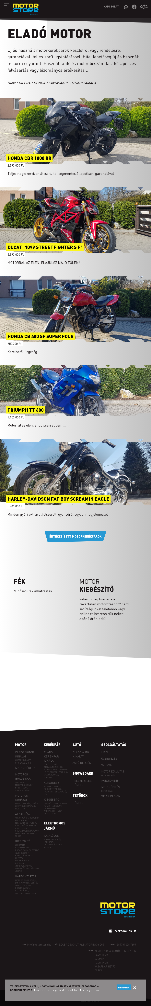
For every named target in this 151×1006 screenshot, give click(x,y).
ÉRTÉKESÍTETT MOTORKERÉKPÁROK (75, 536)
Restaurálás (106, 791)
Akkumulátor (21, 818)
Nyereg (57, 789)
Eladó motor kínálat (24, 754)
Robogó (56, 839)
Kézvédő (19, 858)
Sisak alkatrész (22, 790)
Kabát (34, 804)
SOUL (55, 775)
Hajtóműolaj (21, 891)
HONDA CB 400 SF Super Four (40, 336)
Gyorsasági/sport (23, 763)
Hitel (105, 752)
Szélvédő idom (22, 869)
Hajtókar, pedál (52, 792)
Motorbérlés (25, 768)
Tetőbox (80, 795)
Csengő (47, 803)
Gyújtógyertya (28, 825)
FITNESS (47, 770)
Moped (47, 839)
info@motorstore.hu (39, 944)
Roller (47, 847)
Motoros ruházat (21, 797)
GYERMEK (48, 777)
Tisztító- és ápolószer (25, 893)
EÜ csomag (34, 850)
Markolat (56, 806)
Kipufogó (21, 833)
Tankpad (20, 866)
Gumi (17, 825)
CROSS (54, 770)
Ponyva (28, 866)
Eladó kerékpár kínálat (51, 756)
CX (61, 767)
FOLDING (63, 772)
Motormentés (108, 775)
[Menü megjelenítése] (6, 5)
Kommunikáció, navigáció (22, 862)
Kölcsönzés (110, 780)
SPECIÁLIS (48, 775)
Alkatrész (22, 814)
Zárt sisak (19, 782)
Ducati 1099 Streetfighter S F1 (45, 247)
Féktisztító (31, 883)
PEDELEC (48, 764)
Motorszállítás (112, 771)
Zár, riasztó (22, 853)
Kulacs (47, 806)
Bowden (33, 818)
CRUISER (53, 772)
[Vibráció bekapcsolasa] (143, 7)
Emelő (19, 871)
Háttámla (35, 869)
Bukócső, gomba (23, 855)
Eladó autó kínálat (81, 754)
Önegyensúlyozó (52, 845)
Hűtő (17, 828)
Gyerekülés (49, 811)
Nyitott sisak (21, 788)
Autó (77, 744)
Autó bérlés (82, 762)
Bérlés (78, 802)
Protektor (29, 806)
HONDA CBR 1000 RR (29, 158)
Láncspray (20, 883)
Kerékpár (52, 744)
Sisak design (110, 796)
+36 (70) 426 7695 (125, 944)
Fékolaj (31, 880)
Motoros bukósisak (23, 776)
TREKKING (63, 770)
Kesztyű (19, 806)
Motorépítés (110, 787)
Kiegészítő (20, 809)
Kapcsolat (111, 6)
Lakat (59, 811)
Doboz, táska (21, 850)
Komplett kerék (52, 786)
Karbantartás (25, 876)
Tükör (18, 836)
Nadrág (26, 804)
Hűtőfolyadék (22, 888)
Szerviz (106, 765)
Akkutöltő (20, 845)
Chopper (19, 760)
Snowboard (83, 773)
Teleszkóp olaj (22, 885)
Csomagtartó (50, 808)
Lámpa (55, 803)
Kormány (31, 833)
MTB (55, 764)
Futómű (33, 823)
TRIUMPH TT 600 (25, 410)
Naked (28, 760)
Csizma (18, 804)
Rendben (124, 987)
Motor (21, 744)
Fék (45, 794)
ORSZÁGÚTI (49, 767)
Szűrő (25, 828)
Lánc (36, 831)
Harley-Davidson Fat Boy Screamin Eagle (58, 499)
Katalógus (51, 835)
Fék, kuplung (21, 823)
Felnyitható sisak (23, 785)
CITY (47, 772)
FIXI (56, 767)
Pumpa (63, 803)
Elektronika (21, 820)
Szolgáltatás (113, 744)
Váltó (63, 792)
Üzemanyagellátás (24, 831)
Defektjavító (21, 848)
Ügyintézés (109, 758)
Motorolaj (20, 880)
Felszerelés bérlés (82, 783)
